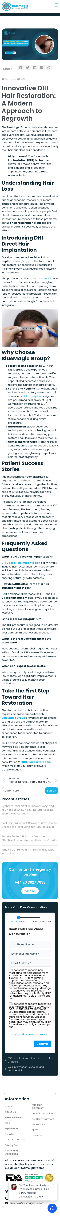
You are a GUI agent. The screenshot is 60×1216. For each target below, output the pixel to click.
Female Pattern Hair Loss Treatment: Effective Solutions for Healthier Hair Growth (29, 838)
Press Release (13, 1117)
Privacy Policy (16, 1034)
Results (9, 1134)
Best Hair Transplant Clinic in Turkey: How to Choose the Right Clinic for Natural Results (29, 825)
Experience (11, 1128)
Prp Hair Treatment (43, 1119)
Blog (7, 1123)
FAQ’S (35, 1130)
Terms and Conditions (35, 1034)
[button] (20, 67)
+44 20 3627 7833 (30, 882)
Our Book (37, 1135)
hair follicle (45, 278)
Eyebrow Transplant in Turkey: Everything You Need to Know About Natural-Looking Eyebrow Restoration (28, 809)
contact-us (38, 1124)
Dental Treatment (16, 1139)
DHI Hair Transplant (43, 1113)
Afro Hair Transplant (38, 1106)
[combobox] (23, 790)
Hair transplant (32, 396)
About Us (10, 1111)
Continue (42, 1044)
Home (8, 1106)
